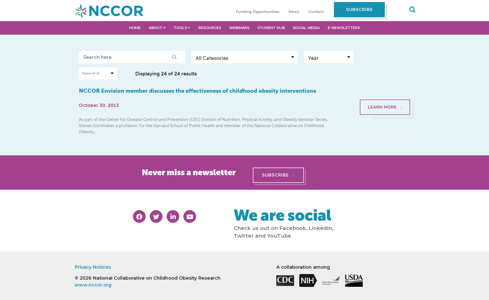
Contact (316, 11)
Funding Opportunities (257, 11)
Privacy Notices (93, 267)
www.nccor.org (93, 285)
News (294, 11)
